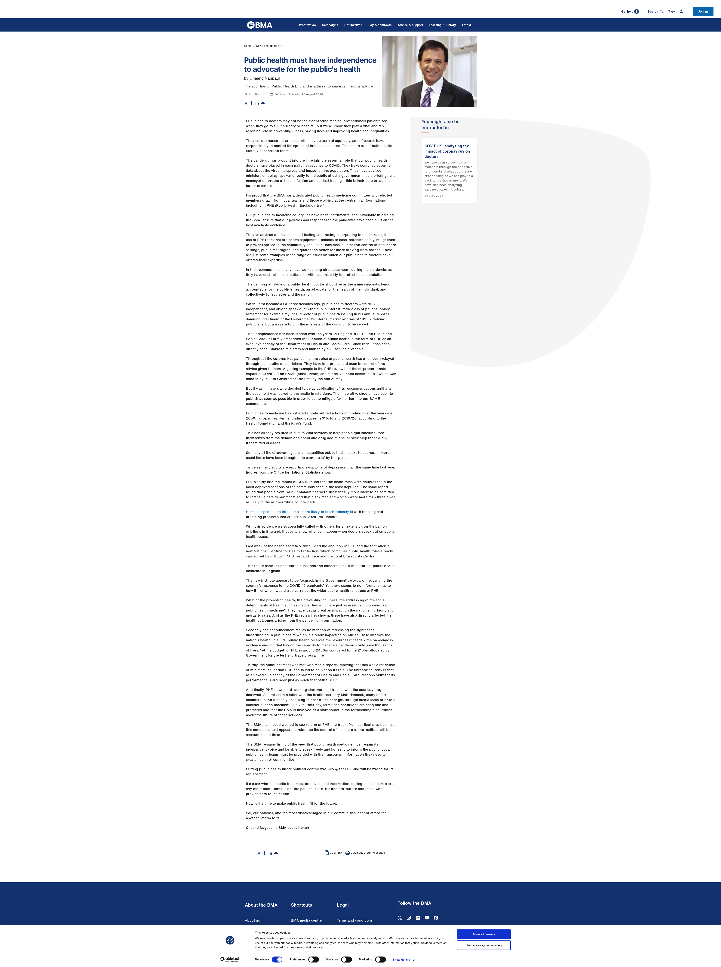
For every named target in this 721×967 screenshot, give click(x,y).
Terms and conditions (355, 920)
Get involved (353, 25)
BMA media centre (306, 920)
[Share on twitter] (245, 103)
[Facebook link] (436, 919)
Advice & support (410, 25)
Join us (703, 11)
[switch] (313, 959)
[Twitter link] (400, 919)
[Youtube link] (427, 919)
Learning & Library (442, 25)
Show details (401, 959)
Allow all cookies (484, 934)
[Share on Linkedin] (257, 103)
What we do (307, 25)
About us (252, 920)
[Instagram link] (409, 919)
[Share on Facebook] (251, 103)
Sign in (673, 11)
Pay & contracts (380, 25)
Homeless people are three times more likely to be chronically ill (299, 511)
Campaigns (330, 25)
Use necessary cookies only (484, 945)
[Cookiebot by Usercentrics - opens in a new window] (230, 959)
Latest (466, 25)
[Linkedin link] (418, 919)
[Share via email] (263, 103)
